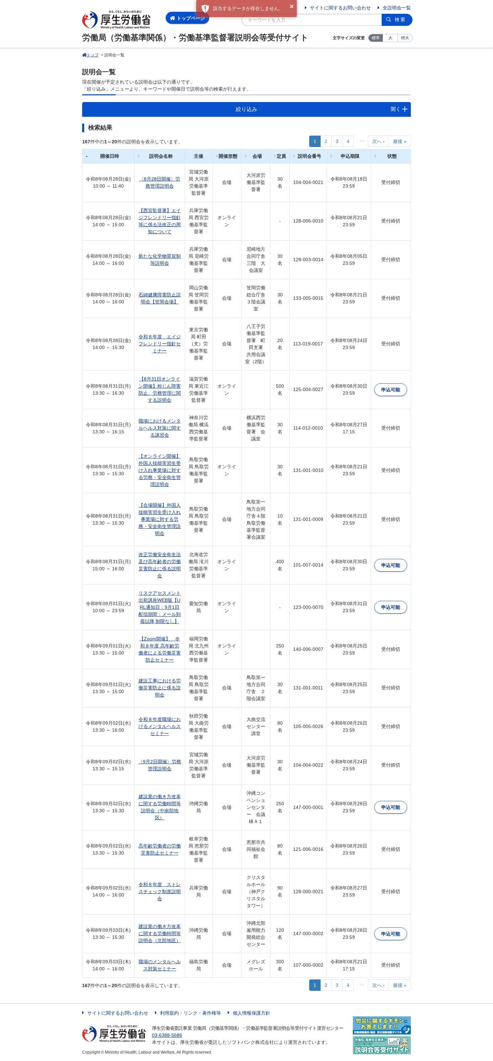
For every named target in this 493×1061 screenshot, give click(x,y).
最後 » (399, 141)
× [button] (292, 6)
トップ (93, 55)
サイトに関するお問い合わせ (340, 7)
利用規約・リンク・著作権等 (190, 1013)
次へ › (378, 141)
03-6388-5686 (167, 1035)
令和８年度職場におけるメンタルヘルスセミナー (160, 726)
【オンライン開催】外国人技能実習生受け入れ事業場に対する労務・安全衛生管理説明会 (160, 470)
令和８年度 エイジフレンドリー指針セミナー (160, 343)
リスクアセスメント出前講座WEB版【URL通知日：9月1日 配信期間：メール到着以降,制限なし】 (160, 607)
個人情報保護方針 (251, 1013)
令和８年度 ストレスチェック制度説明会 (160, 891)
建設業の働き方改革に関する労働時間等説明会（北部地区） (160, 933)
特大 (405, 38)
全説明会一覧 (397, 7)
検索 (400, 19)
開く (396, 109)
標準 (376, 38)
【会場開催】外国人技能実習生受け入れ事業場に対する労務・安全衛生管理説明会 (160, 519)
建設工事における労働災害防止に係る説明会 (160, 687)
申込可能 (390, 389)
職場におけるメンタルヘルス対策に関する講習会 (160, 428)
